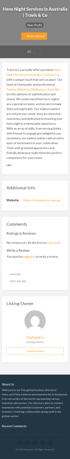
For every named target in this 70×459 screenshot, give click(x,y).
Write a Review (35, 36)
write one (53, 242)
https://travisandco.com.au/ (42, 200)
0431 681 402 (18, 281)
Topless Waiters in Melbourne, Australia (32, 89)
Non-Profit (34, 25)
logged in (29, 256)
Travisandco (35, 337)
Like (8, 164)
